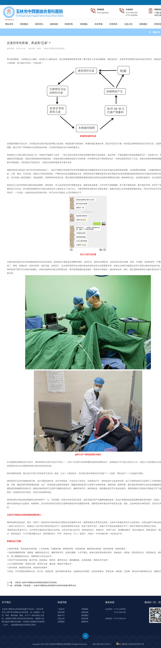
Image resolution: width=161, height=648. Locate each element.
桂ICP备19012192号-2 (102, 644)
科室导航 (99, 24)
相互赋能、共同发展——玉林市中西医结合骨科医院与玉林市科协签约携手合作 (45, 585)
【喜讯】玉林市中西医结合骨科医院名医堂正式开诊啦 (35, 582)
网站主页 (156, 32)
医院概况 (24, 24)
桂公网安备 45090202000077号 (131, 644)
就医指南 (54, 24)
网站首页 (9, 24)
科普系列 (113, 24)
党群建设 (143, 24)
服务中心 (61, 615)
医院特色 (69, 24)
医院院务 (84, 618)
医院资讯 (39, 24)
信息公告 (128, 24)
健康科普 (84, 622)
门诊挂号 (61, 609)
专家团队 (84, 24)
